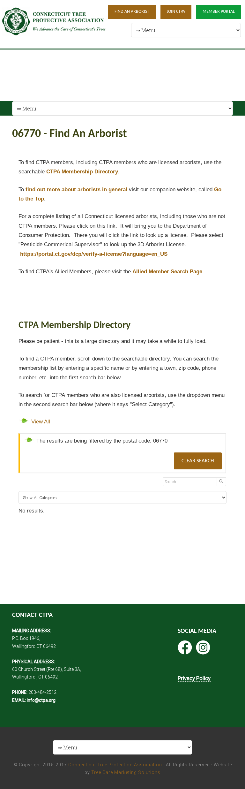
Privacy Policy (194, 678)
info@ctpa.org (41, 700)
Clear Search (198, 461)
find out (76, 189)
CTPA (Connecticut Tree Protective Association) (54, 24)
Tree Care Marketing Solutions (125, 772)
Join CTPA (176, 11)
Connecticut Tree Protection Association (115, 764)
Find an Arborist (132, 11)
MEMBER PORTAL (219, 11)
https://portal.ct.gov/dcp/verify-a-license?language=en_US (93, 254)
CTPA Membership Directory (82, 172)
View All (40, 422)
